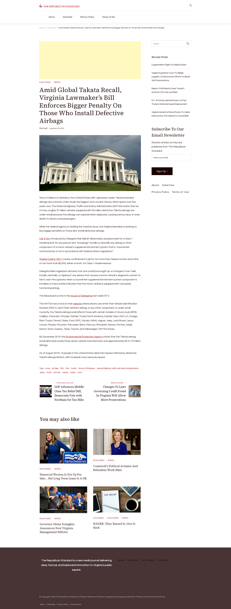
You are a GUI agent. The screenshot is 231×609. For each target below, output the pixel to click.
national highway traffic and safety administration (117, 368)
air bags (55, 368)
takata (73, 372)
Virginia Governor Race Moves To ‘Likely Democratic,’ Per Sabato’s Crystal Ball (171, 114)
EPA (62, 368)
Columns (98, 518)
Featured (45, 82)
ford (67, 368)
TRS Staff (43, 128)
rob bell (56, 372)
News (57, 82)
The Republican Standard (66, 597)
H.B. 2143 (44, 238)
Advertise (67, 17)
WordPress (160, 597)
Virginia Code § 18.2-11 (51, 259)
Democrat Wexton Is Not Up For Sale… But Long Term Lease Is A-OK (63, 476)
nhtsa (42, 372)
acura (47, 368)
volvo (79, 372)
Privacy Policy (87, 17)
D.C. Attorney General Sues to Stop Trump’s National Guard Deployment (169, 102)
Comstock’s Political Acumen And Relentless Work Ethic (115, 468)
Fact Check (148, 560)
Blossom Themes (135, 597)
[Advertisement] (90, 60)
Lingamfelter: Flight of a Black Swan (169, 65)
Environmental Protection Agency (84, 336)
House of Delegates (81, 296)
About (52, 17)
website (77, 303)
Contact (163, 560)
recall (49, 372)
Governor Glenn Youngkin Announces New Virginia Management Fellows (57, 528)
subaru (65, 372)
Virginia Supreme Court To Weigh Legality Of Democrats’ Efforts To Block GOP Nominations (171, 76)
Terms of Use (108, 17)
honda (74, 368)
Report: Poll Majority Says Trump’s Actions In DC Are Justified (168, 90)
